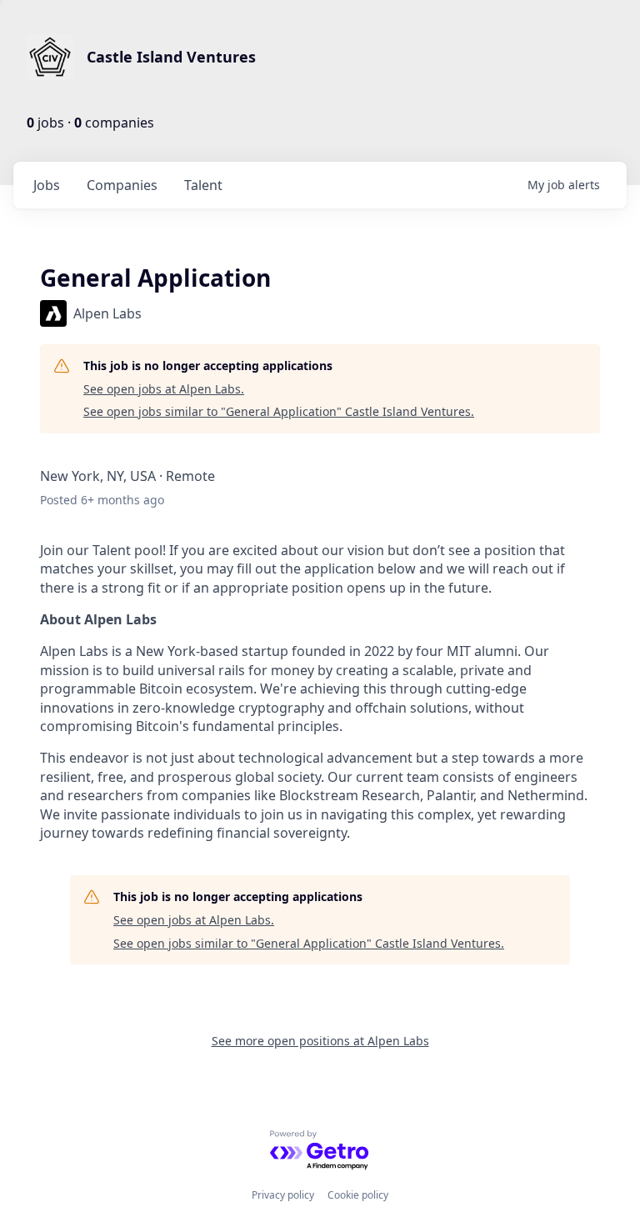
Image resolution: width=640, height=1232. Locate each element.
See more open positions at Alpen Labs (320, 1041)
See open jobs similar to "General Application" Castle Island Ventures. (278, 411)
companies (122, 185)
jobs (46, 185)
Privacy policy (283, 1195)
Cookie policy (358, 1195)
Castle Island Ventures (171, 57)
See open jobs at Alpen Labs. (163, 389)
